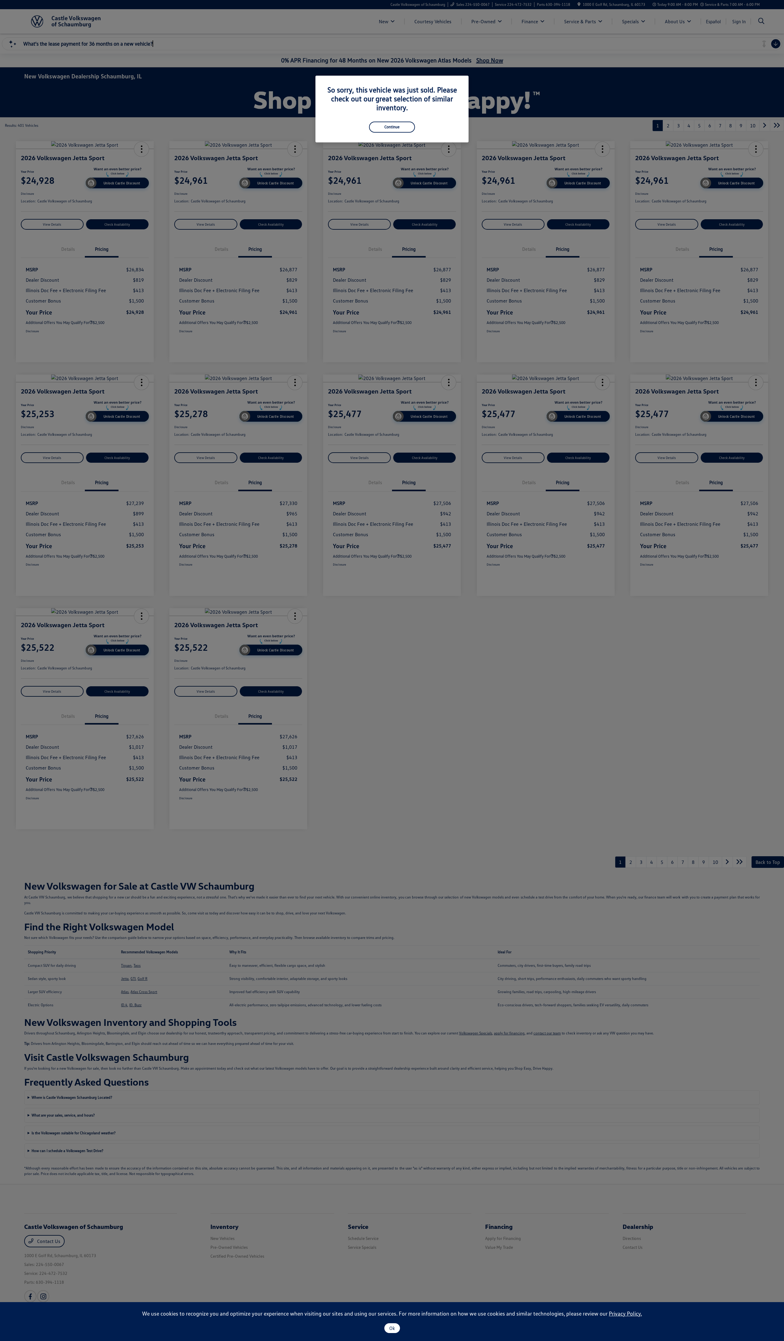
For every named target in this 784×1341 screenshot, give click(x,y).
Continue (392, 126)
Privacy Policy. (625, 1313)
